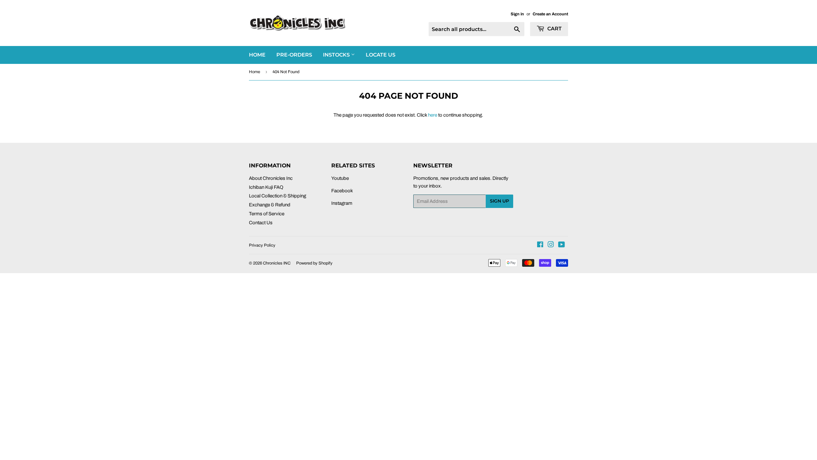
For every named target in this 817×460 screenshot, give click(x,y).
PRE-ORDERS (294, 55)
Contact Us (261, 222)
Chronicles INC (276, 263)
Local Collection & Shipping (277, 195)
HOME (257, 55)
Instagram (341, 203)
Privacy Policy (262, 245)
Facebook (342, 190)
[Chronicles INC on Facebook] (540, 245)
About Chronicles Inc (271, 178)
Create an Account (550, 14)
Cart (554, 29)
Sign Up (499, 201)
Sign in (517, 14)
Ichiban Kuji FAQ (266, 187)
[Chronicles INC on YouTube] (561, 245)
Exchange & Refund (269, 204)
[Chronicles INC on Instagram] (551, 245)
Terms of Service (266, 213)
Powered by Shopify (314, 263)
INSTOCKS (337, 55)
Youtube (340, 178)
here (432, 115)
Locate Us (380, 55)
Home (254, 72)
